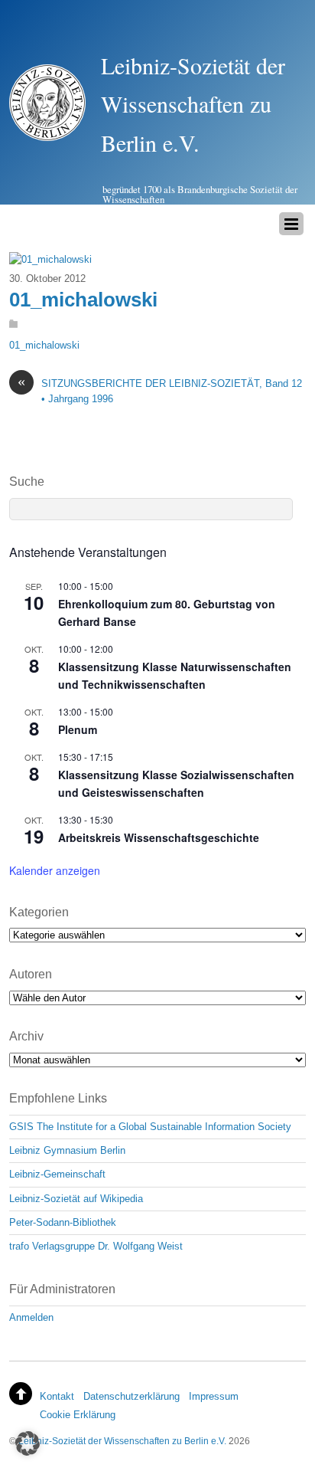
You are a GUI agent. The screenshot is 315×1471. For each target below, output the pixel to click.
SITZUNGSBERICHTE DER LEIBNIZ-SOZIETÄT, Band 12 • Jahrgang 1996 (160, 390)
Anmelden (31, 1317)
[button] (27, 1443)
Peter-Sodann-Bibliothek (62, 1222)
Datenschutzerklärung (131, 1396)
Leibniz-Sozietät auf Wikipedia (76, 1198)
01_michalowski (83, 299)
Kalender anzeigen (54, 870)
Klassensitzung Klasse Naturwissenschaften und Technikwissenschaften (174, 675)
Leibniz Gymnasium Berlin (67, 1150)
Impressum (214, 1396)
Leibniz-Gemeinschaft (57, 1174)
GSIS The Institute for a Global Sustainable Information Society (150, 1126)
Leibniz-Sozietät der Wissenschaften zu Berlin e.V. (122, 1441)
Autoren (30, 974)
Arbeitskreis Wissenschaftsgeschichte (158, 837)
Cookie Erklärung (77, 1414)
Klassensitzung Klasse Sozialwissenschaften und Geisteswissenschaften (176, 783)
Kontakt (57, 1396)
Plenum (77, 729)
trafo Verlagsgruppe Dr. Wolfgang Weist (96, 1246)
